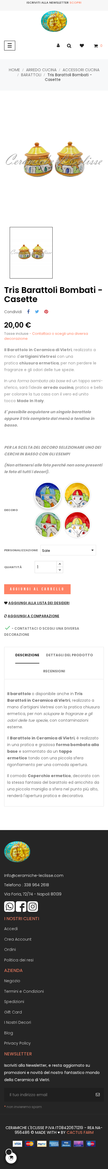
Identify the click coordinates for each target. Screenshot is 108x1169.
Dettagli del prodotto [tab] (69, 655)
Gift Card (13, 1012)
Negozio (12, 981)
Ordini (10, 949)
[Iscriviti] (98, 1095)
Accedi (11, 928)
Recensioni (54, 671)
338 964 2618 (36, 885)
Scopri (75, 2)
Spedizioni (14, 1001)
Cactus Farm (80, 1132)
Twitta (37, 312)
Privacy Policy (17, 1043)
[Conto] (58, 45)
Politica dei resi (19, 960)
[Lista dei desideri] (84, 45)
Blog (8, 1033)
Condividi (28, 312)
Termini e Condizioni (24, 991)
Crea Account (18, 939)
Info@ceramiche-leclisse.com (33, 875)
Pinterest (46, 312)
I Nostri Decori (17, 1022)
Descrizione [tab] (27, 655)
